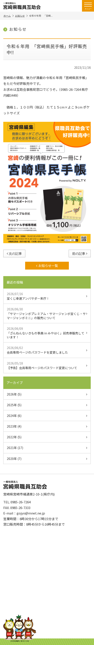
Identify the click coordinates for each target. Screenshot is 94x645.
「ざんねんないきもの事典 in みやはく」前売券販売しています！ (45, 332)
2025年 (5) (14, 405)
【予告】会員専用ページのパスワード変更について (42, 365)
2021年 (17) (15, 447)
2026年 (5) (14, 394)
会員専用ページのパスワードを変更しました (37, 350)
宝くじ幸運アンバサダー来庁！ (28, 296)
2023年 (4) (14, 426)
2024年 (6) (14, 415)
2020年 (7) (14, 458)
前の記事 (78, 253)
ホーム (7, 15)
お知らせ (20, 15)
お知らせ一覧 (48, 265)
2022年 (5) (14, 437)
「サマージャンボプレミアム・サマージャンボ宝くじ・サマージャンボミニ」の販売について (46, 313)
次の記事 (15, 253)
